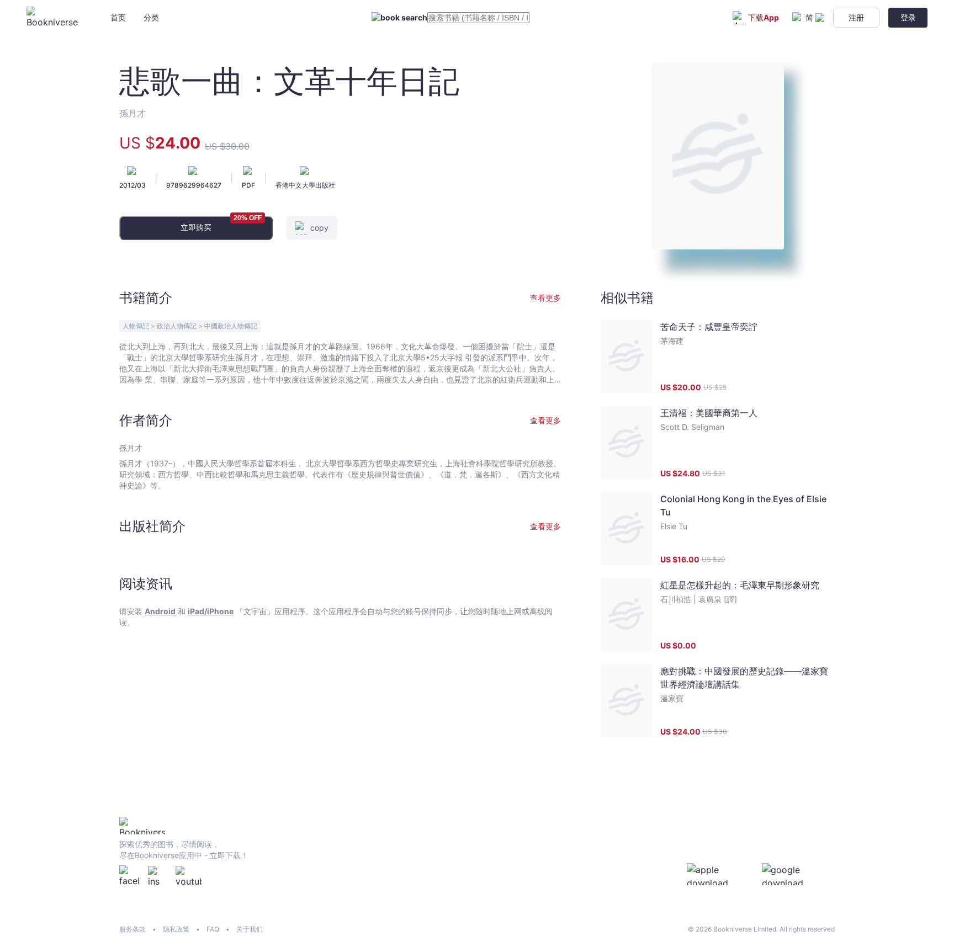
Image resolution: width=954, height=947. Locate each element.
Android (160, 611)
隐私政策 (176, 929)
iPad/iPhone (211, 611)
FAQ (212, 929)
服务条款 (132, 929)
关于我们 (249, 929)
